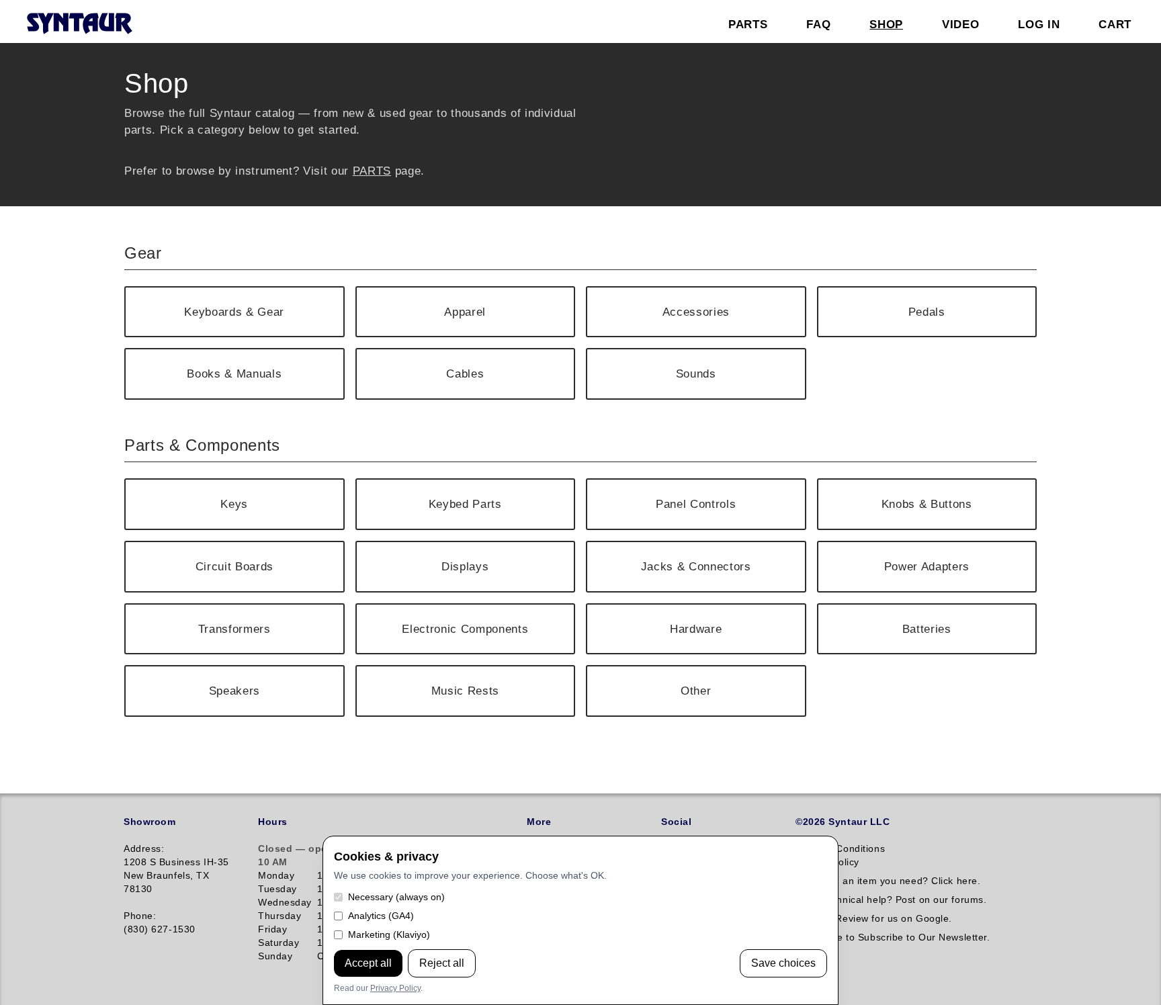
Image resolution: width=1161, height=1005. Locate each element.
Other (696, 691)
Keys (234, 504)
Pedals (926, 312)
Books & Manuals (234, 373)
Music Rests (465, 691)
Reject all (441, 963)
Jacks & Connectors (696, 566)
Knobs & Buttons (927, 504)
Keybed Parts (465, 504)
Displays (464, 566)
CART (1115, 24)
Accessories (696, 312)
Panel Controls (696, 504)
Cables (465, 373)
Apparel (465, 312)
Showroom (149, 821)
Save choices (783, 963)
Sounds (696, 373)
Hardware (696, 629)
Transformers (234, 629)
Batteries (926, 629)
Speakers (234, 691)
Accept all (368, 963)
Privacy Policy (395, 988)
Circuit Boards (234, 566)
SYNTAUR (79, 24)
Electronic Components (465, 629)
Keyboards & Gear (234, 312)
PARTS (372, 171)
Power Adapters (927, 566)
